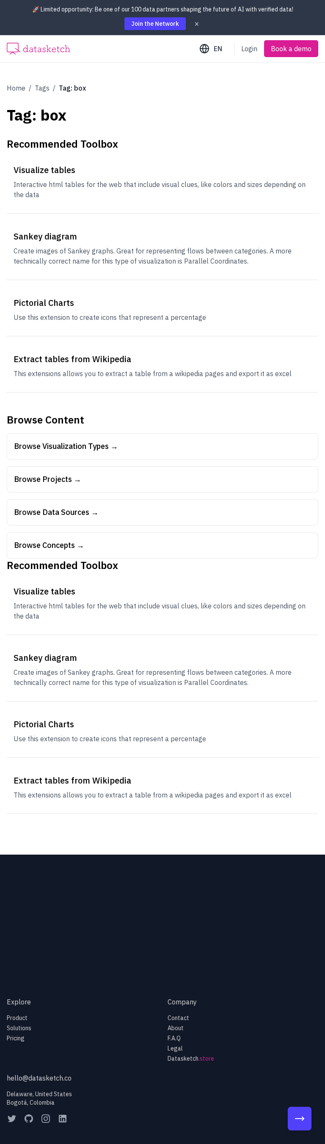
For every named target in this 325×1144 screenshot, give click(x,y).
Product (17, 1018)
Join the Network (155, 24)
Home (16, 88)
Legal (175, 1048)
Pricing (16, 1038)
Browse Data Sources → (56, 512)
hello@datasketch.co (39, 1078)
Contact (178, 1018)
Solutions (19, 1028)
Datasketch (191, 1058)
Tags (42, 88)
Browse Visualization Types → (66, 446)
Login (249, 48)
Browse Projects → (47, 479)
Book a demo (291, 48)
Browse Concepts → (49, 545)
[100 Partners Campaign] (299, 1118)
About (176, 1028)
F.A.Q (174, 1038)
